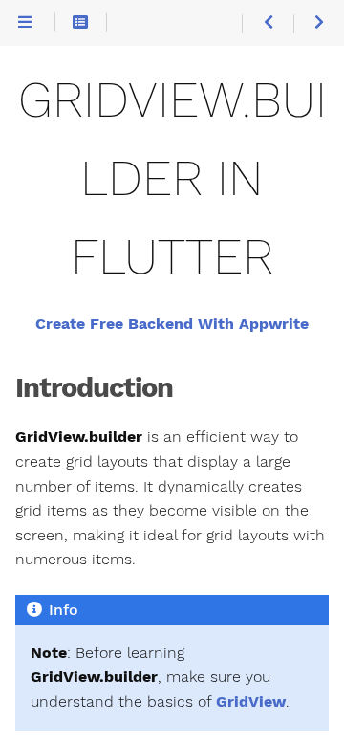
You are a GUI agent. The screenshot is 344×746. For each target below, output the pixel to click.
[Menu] (24, 23)
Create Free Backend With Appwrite (172, 324)
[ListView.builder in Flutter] (267, 23)
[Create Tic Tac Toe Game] (318, 23)
